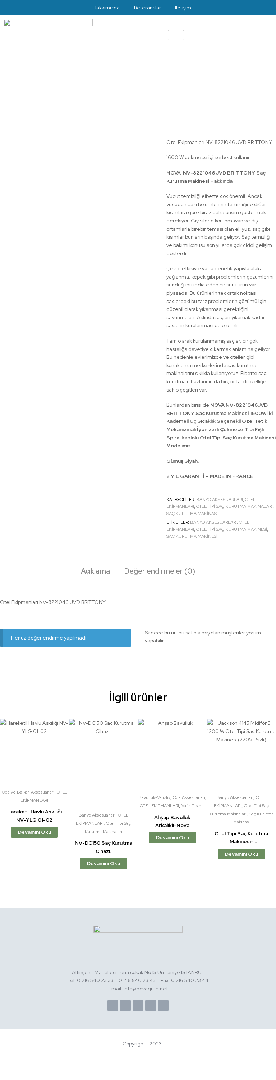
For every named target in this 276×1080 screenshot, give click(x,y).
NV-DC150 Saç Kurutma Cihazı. (103, 847)
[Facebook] (112, 1005)
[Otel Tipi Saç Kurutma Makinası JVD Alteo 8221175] (253, 62)
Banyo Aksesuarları (219, 499)
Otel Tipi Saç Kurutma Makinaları (234, 506)
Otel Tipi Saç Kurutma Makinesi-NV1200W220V (241, 838)
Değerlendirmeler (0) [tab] (159, 571)
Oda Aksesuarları (189, 797)
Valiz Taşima (193, 806)
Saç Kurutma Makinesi (191, 536)
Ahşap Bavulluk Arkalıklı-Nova (172, 821)
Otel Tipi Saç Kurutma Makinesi (231, 529)
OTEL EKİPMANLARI (159, 806)
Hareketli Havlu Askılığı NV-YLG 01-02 (34, 815)
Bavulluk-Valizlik (154, 797)
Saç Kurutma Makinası (192, 513)
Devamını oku (34, 832)
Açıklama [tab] (95, 571)
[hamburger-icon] (176, 35)
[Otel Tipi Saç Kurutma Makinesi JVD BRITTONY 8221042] (272, 62)
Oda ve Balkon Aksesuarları (28, 792)
